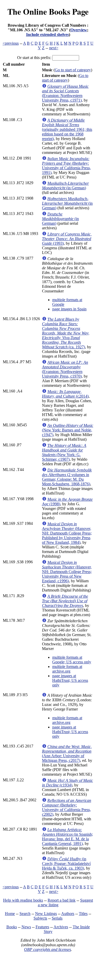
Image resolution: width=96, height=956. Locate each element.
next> (53, 48)
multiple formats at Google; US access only (71, 659)
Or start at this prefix (33, 57)
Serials (57, 918)
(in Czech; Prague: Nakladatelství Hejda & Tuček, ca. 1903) (66, 863)
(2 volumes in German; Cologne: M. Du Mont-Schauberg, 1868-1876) (67, 477)
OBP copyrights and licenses (47, 949)
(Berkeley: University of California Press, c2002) (66, 807)
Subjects (40, 918)
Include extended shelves (47, 34)
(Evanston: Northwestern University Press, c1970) (65, 369)
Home (10, 913)
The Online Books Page (48, 11)
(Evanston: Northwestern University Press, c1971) (65, 93)
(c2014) (65, 393)
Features (42, 927)
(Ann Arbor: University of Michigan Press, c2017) (67, 753)
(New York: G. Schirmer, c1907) (64, 452)
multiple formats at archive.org (67, 668)
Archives (61, 927)
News (26, 927)
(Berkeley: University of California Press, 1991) (66, 165)
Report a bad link (62, 900)
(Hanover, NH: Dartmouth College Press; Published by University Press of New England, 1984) (67, 533)
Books (11, 927)
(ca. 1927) (65, 333)
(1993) (67, 238)
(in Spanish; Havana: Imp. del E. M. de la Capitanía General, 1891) (67, 836)
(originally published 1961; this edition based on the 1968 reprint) (67, 129)
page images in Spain (69, 309)
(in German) (65, 185)
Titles (83, 913)
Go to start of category (73, 70)
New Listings (46, 913)
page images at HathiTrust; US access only (70, 680)
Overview (78, 30)
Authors (67, 913)
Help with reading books (23, 900)
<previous (11, 43)
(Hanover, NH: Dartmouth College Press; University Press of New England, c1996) (67, 571)
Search (24, 913)
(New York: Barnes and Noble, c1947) (67, 430)
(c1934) (67, 782)
